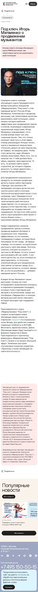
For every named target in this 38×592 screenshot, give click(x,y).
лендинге (15, 319)
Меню (33, 4)
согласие (21, 574)
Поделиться (9, 11)
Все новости (19, 533)
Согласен (8, 587)
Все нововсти (9, 496)
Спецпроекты (7, 17)
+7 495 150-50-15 (19, 566)
